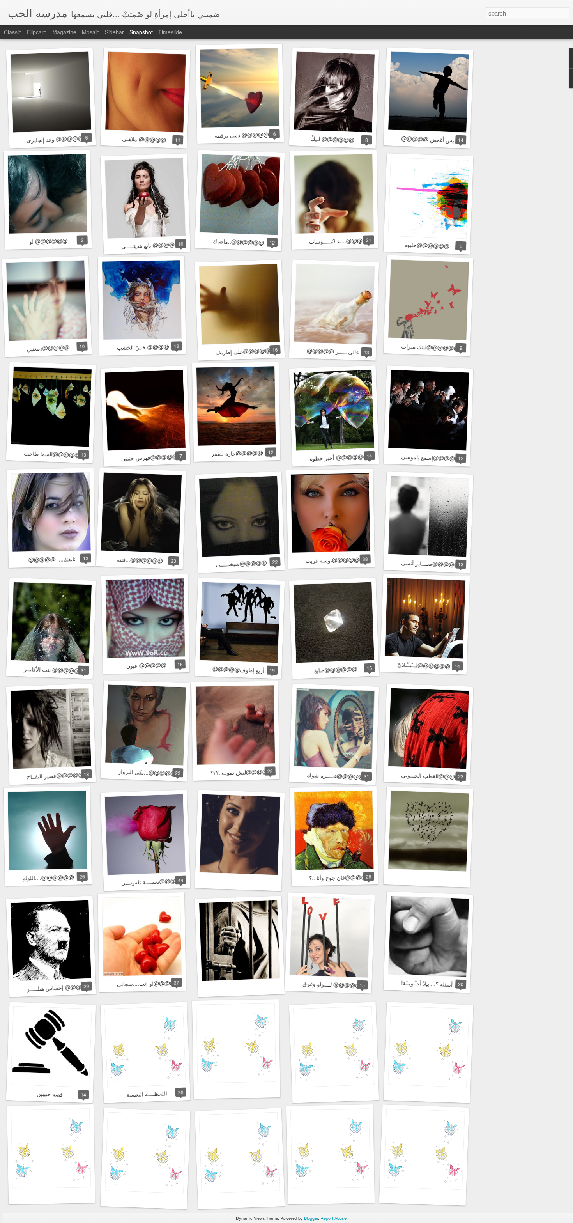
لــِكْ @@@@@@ (333, 139)
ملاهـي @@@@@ (144, 139)
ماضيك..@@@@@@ (238, 242)
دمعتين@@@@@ (48, 348)
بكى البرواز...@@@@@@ (150, 772)
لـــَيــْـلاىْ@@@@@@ (424, 665)
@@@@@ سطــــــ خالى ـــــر (343, 352)
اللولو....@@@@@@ (48, 877)
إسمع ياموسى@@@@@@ (433, 458)
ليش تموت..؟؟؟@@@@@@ (244, 771)
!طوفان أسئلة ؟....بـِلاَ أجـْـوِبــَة (435, 984)
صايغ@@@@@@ (335, 669)
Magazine (64, 32)
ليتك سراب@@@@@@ (430, 347)
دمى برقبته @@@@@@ (244, 134)
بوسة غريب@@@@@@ (335, 559)
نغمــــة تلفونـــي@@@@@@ (156, 881)
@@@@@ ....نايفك (51, 559)
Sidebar (114, 32)
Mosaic (90, 32)
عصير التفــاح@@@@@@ (58, 776)
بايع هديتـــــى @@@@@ (150, 245)
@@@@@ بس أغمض (428, 139)
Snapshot (141, 32)
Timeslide (170, 32)
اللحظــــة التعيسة (146, 1094)
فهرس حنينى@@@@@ (149, 457)
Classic (12, 32)
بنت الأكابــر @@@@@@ (54, 670)
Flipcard (37, 32)
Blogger (311, 1218)
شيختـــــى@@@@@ (241, 564)
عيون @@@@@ (146, 665)
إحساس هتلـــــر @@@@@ (59, 987)
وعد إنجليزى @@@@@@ (58, 139)
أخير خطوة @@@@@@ (339, 457)
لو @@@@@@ (48, 241)
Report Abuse (333, 1218)
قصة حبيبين (49, 1094)
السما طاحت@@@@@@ (55, 454)
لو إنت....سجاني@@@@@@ (151, 983)
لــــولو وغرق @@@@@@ (334, 985)
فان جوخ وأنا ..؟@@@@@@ (343, 877)
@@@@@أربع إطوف (238, 670)
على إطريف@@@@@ (243, 351)
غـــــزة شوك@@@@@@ (338, 776)
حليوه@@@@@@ (427, 245)
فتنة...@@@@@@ (139, 560)
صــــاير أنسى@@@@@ (430, 564)
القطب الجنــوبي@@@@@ (433, 776)
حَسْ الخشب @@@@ (143, 347)
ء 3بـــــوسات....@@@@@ (341, 240)
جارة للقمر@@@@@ (237, 453)
